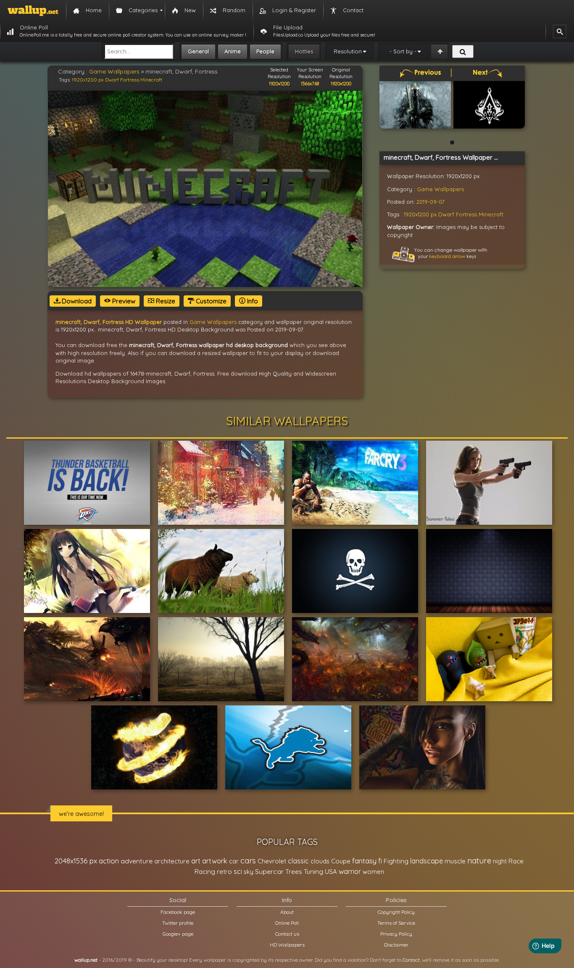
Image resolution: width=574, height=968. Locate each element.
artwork (214, 861)
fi (380, 861)
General (198, 51)
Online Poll (287, 923)
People (265, 51)
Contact (411, 960)
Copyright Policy (396, 912)
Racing (205, 872)
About (287, 912)
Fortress (129, 79)
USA (331, 872)
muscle (455, 861)
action (109, 860)
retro (224, 872)
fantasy (364, 860)
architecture (172, 861)
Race (516, 861)
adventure (137, 861)
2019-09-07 (430, 201)
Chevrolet (272, 861)
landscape (426, 861)
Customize (210, 301)
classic (298, 860)
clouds (320, 861)
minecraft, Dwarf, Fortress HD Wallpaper (108, 321)
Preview (123, 301)
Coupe (340, 861)
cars (248, 860)
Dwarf (112, 79)
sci (238, 871)
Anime (232, 51)
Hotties (304, 51)
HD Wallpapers (287, 945)
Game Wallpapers (114, 71)
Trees (293, 872)
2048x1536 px (76, 860)
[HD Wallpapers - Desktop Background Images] (33, 10)
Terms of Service (396, 923)
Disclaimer (396, 945)
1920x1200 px (88, 79)
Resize (164, 301)
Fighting (396, 861)
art (195, 860)
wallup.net (85, 960)
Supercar (269, 871)
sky (248, 872)
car (234, 861)
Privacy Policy (396, 934)
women (373, 872)
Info (251, 301)
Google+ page (178, 934)
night (500, 861)
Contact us (287, 934)
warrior (350, 871)
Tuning (313, 872)
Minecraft (151, 79)
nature (479, 860)
